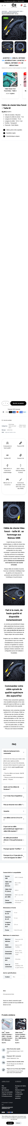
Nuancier (4, 1088)
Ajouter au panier (18, 403)
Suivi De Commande (7, 1092)
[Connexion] (2, 5)
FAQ (3, 1086)
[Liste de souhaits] (5, 5)
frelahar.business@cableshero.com (7, 1107)
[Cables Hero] (14, 5)
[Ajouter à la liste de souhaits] (11, 1020)
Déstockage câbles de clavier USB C (12, 426)
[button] (14, 752)
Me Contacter (5, 1090)
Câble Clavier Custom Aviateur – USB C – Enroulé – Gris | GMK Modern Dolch (20, 1036)
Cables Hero (9, 430)
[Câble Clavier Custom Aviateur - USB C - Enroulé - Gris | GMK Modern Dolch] (20, 1024)
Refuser (18, 1123)
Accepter (10, 1123)
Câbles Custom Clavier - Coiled (22, 426)
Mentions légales (20, 1090)
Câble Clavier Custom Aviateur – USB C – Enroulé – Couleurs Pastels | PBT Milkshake (7, 1036)
